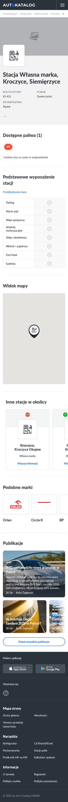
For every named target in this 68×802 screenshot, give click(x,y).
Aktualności (40, 715)
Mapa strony (12, 708)
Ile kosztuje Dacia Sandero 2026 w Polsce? (23, 621)
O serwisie (8, 774)
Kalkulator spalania (44, 757)
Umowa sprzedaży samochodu (13, 724)
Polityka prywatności (45, 781)
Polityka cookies (12, 781)
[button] (34, 331)
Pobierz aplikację (12, 658)
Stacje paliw (40, 750)
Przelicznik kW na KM (15, 757)
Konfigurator (10, 743)
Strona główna (11, 715)
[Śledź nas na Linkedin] (6, 693)
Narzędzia (10, 736)
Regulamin (40, 774)
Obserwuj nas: (11, 684)
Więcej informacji (27, 463)
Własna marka (28, 456)
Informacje (11, 767)
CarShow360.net (43, 743)
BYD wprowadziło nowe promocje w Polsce (32, 569)
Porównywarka (11, 750)
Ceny (9, 562)
